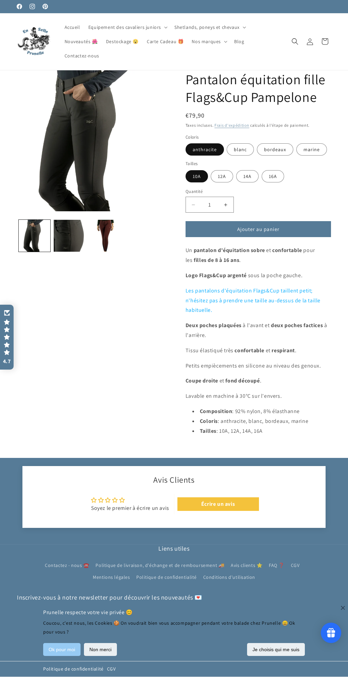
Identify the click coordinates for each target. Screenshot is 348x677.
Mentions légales (111, 577)
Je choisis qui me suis (276, 649)
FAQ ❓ (276, 565)
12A (222, 176)
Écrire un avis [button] (218, 503)
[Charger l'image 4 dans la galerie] (105, 235)
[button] (127, 27)
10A (197, 176)
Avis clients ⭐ (246, 565)
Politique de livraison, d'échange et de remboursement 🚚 (159, 565)
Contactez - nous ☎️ (67, 565)
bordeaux (275, 149)
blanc (240, 149)
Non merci (100, 649)
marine (311, 149)
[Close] (343, 608)
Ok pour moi (62, 649)
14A (247, 176)
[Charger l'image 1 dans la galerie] (34, 235)
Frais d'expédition (231, 125)
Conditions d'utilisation (229, 577)
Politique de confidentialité (73, 669)
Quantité (194, 191)
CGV (111, 669)
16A (273, 176)
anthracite (205, 149)
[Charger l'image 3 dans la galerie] (69, 235)
